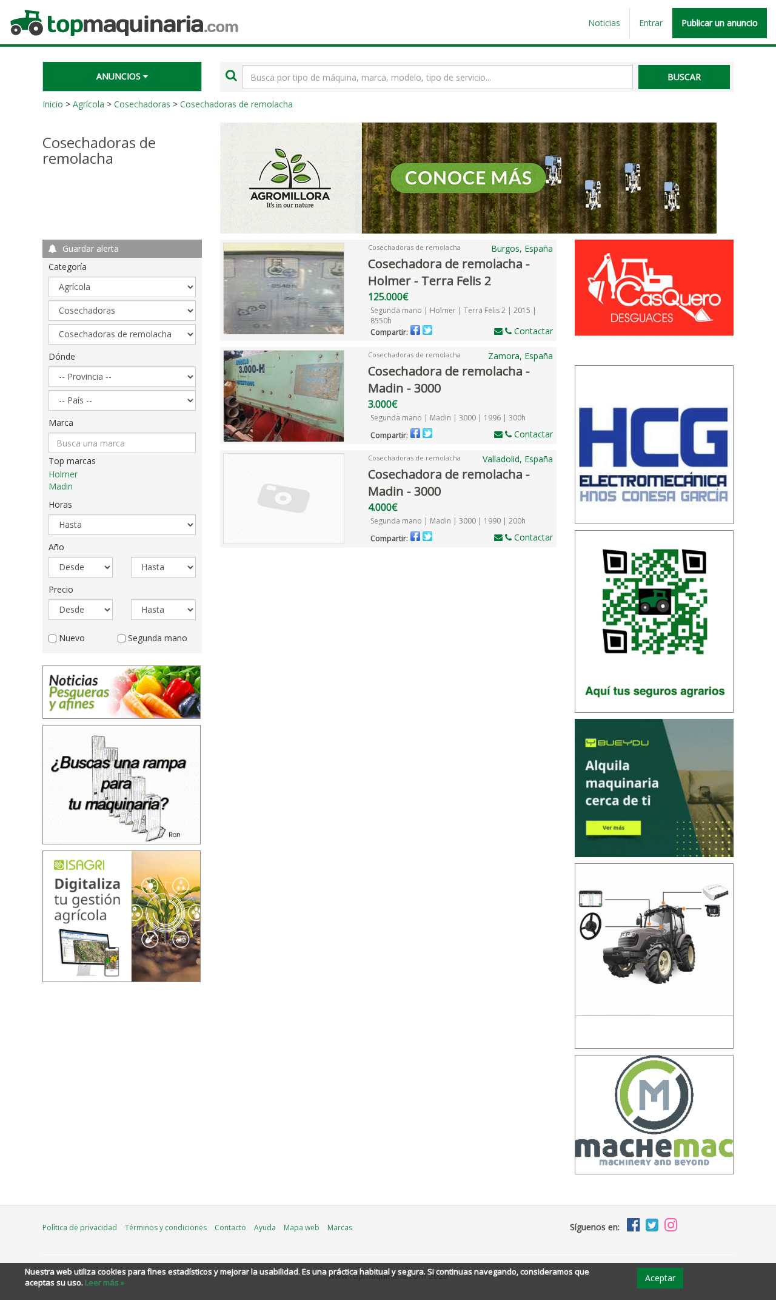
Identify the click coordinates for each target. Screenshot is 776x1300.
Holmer (63, 474)
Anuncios (119, 76)
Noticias (604, 23)
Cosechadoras (142, 104)
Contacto (230, 1227)
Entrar (651, 23)
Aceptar (660, 1278)
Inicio (52, 104)
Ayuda (265, 1227)
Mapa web (301, 1227)
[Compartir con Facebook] (415, 330)
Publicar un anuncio (719, 23)
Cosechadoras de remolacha (236, 104)
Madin (60, 486)
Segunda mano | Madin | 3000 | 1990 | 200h (448, 521)
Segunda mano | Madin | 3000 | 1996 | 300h (448, 418)
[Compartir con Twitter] (427, 330)
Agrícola (88, 104)
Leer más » (104, 1282)
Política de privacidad (79, 1227)
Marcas (339, 1227)
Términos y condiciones (166, 1227)
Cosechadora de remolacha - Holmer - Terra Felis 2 (449, 272)
